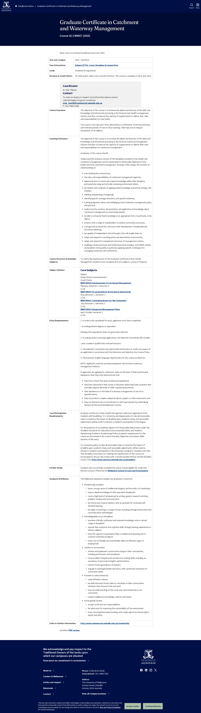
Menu (198, 8)
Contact (47, 694)
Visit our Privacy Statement (110, 707)
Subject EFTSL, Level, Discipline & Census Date (96, 65)
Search (191, 8)
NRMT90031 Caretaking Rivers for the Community (103, 300)
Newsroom (48, 688)
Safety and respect (52, 682)
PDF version (74, 630)
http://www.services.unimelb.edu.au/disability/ (113, 459)
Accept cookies (133, 706)
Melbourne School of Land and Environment (128, 470)
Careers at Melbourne (53, 676)
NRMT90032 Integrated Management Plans (100, 309)
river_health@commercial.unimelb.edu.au (82, 103)
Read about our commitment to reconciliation (64, 660)
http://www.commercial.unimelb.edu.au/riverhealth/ (104, 623)
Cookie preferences (153, 706)
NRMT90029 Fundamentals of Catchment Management (105, 283)
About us (47, 670)
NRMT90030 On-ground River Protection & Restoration (105, 291)
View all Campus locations (94, 693)
